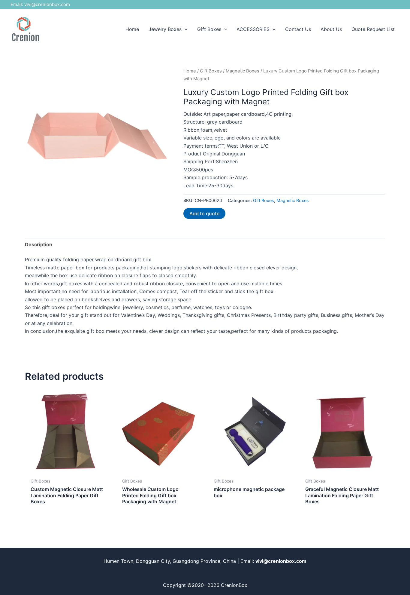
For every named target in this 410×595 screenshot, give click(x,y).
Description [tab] (38, 244)
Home (189, 71)
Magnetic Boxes (242, 71)
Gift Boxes (211, 71)
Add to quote (204, 213)
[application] (185, 29)
